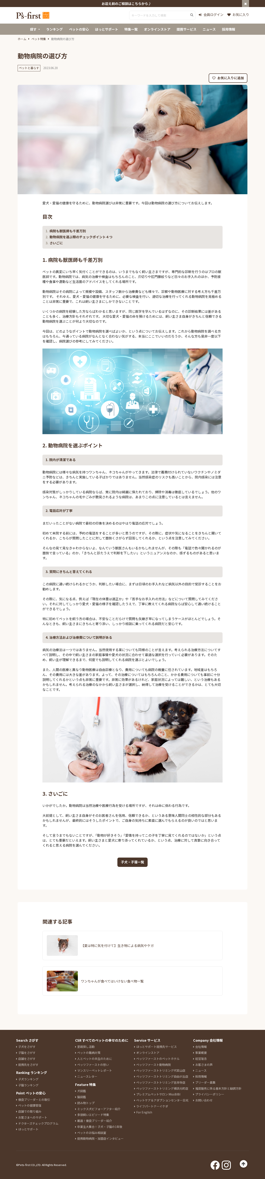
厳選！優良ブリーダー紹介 (94, 1121)
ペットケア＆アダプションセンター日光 (162, 1100)
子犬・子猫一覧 (132, 861)
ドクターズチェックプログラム (38, 1123)
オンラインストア (147, 1053)
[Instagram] (226, 1164)
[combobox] (162, 15)
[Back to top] (243, 1164)
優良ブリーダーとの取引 (34, 1100)
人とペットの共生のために (94, 1059)
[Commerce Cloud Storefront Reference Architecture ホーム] (32, 15)
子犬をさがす (27, 1047)
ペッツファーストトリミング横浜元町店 (162, 1088)
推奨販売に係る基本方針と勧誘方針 (218, 1088)
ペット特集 (38, 39)
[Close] (245, 3)
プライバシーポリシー (209, 1094)
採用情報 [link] (228, 29)
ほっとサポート (28, 1129)
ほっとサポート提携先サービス (156, 1047)
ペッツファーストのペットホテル (157, 1059)
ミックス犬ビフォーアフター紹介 (98, 1109)
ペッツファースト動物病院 (153, 1065)
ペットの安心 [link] (79, 29)
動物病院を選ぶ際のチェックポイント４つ (80, 237)
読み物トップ (86, 1103)
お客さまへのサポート (32, 1117)
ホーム (22, 39)
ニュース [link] (209, 29)
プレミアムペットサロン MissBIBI (158, 1094)
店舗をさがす (27, 1059)
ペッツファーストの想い (93, 1065)
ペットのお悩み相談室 (91, 1133)
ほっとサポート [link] (106, 29)
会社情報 (201, 1047)
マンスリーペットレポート (94, 1070)
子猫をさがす (27, 1053)
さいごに (56, 243)
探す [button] (33, 29)
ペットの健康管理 (29, 1105)
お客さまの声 (204, 1065)
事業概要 (201, 1053)
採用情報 (201, 1076)
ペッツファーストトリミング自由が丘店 (162, 1076)
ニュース (201, 1070)
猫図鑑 (81, 1097)
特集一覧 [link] (131, 29)
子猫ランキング (28, 1085)
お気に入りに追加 (230, 77)
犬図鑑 (81, 1091)
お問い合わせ (204, 1100)
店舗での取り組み (29, 1111)
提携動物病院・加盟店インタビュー (100, 1138)
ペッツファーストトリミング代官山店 (160, 1070)
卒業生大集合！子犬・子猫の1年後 (99, 1127)
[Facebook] (215, 1164)
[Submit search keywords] (191, 15)
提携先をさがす (28, 1065)
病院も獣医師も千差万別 (67, 231)
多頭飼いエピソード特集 (93, 1115)
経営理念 (201, 1059)
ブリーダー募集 (205, 1082)
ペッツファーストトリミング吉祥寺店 (160, 1082)
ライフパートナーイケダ (152, 1106)
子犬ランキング (28, 1079)
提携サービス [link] (186, 29)
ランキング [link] (54, 29)
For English (144, 1112)
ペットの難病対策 (88, 1053)
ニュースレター (87, 1076)
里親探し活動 (86, 1047)
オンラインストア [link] (157, 29)
